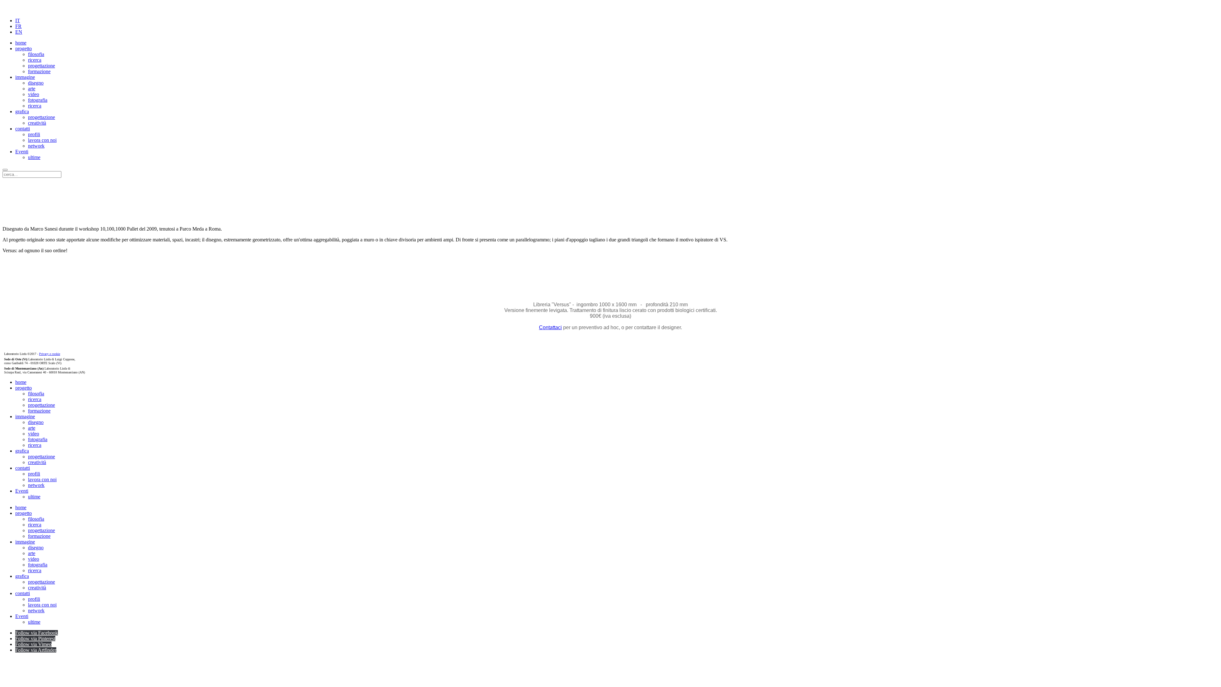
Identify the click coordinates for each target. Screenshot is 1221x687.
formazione (39, 71)
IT (17, 20)
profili (34, 134)
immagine (25, 77)
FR (18, 26)
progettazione (41, 65)
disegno (36, 83)
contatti (22, 128)
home (20, 42)
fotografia (37, 100)
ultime (34, 157)
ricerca (34, 60)
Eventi (21, 151)
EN (18, 32)
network (36, 146)
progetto (23, 48)
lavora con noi (42, 140)
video (33, 94)
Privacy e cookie (49, 354)
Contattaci (550, 327)
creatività (37, 123)
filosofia (36, 54)
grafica (22, 111)
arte (31, 88)
